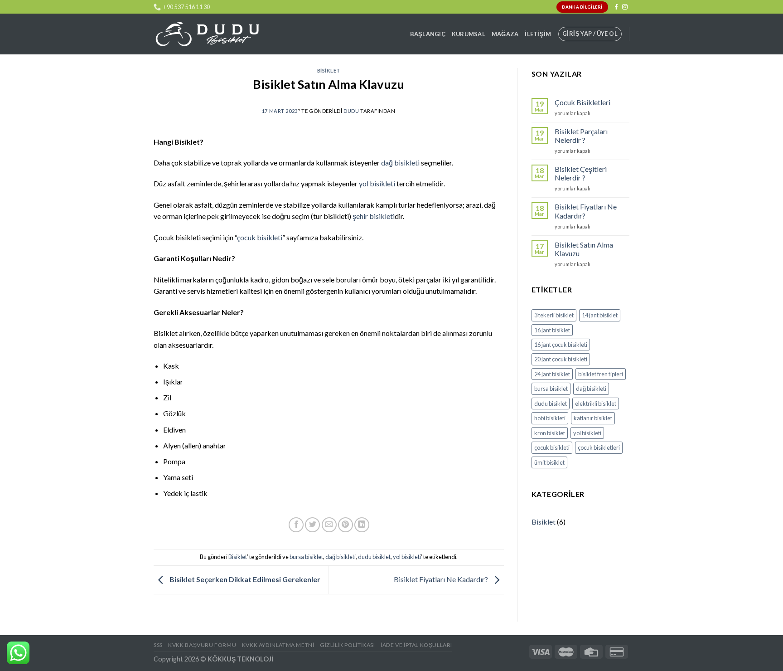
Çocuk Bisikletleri (582, 102)
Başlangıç (427, 34)
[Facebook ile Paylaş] (296, 524)
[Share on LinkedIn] (361, 524)
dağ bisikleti (400, 162)
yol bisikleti (377, 183)
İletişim (538, 34)
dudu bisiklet (374, 556)
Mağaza (505, 34)
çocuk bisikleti (259, 237)
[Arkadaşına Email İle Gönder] (329, 524)
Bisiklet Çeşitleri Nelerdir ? (581, 173)
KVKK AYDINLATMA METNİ (278, 645)
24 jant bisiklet (552, 374)
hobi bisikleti (550, 418)
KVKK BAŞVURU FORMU (202, 645)
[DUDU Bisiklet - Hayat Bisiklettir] (207, 34)
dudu (351, 111)
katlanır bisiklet (593, 418)
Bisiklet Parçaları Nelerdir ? (581, 135)
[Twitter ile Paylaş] (312, 524)
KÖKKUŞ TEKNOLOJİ (240, 659)
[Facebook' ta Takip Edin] (616, 7)
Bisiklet (328, 70)
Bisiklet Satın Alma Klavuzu (584, 249)
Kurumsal (468, 34)
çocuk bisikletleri (599, 447)
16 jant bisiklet (552, 330)
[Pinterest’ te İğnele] (345, 524)
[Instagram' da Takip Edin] (625, 7)
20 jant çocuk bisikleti (560, 359)
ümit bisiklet (549, 462)
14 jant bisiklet (600, 315)
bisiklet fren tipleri (600, 374)
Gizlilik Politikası (347, 645)
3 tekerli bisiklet (554, 315)
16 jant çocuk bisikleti (560, 344)
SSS (158, 645)
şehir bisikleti (374, 216)
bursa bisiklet (306, 556)
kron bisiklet (549, 433)
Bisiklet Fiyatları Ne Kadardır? (441, 579)
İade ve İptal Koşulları (416, 645)
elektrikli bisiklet (595, 403)
